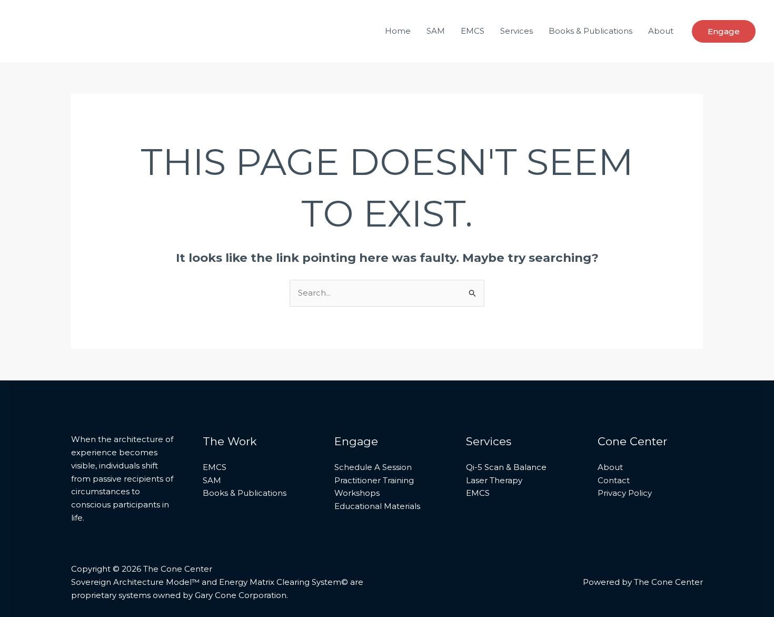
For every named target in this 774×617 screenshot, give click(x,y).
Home (398, 31)
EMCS (472, 31)
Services (516, 31)
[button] (724, 31)
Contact (614, 480)
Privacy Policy (625, 493)
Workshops (357, 493)
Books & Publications (590, 31)
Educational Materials (377, 506)
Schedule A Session (373, 467)
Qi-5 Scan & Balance (506, 467)
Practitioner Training (374, 480)
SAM (435, 31)
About (660, 31)
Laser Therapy (494, 480)
